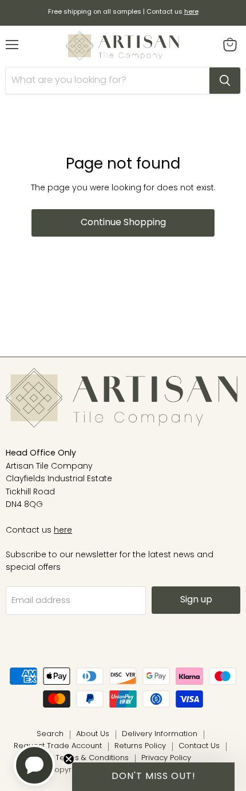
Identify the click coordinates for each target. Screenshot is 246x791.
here (63, 530)
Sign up (196, 600)
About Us (92, 734)
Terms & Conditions (92, 758)
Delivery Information (159, 734)
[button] (153, 776)
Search (50, 734)
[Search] (224, 80)
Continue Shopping (123, 222)
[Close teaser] (68, 759)
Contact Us (199, 746)
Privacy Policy (166, 758)
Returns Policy (140, 746)
